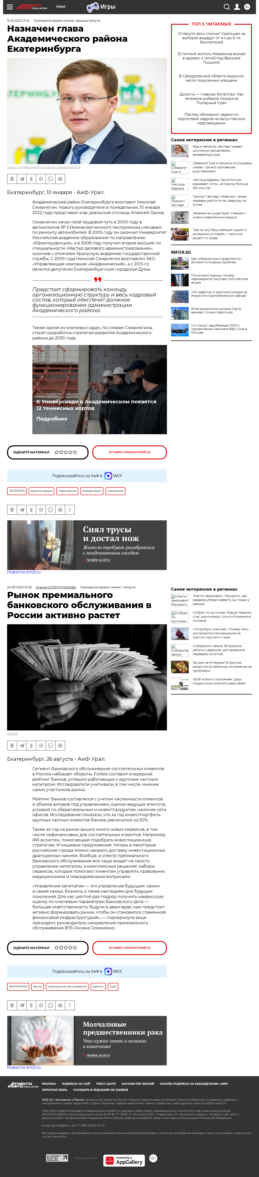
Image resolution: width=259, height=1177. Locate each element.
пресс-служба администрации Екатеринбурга (43, 167)
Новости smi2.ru (24, 572)
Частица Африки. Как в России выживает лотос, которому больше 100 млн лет (220, 184)
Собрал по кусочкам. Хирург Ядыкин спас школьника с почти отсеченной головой (222, 616)
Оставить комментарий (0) (129, 452)
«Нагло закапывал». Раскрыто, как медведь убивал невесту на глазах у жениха (221, 600)
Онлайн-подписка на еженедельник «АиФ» (194, 1084)
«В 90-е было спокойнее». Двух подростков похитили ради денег (219, 681)
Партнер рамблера (86, 1158)
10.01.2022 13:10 (18, 20)
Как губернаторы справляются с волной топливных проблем (216, 260)
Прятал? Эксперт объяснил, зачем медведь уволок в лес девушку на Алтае (220, 200)
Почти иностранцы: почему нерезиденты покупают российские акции (219, 279)
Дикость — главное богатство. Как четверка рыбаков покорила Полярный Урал (212, 98)
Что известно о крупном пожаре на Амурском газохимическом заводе (219, 293)
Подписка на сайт (76, 1084)
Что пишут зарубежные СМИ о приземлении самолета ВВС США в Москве (219, 329)
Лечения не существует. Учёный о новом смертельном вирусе (219, 215)
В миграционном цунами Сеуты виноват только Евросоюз (216, 310)
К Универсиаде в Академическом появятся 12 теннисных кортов (96, 405)
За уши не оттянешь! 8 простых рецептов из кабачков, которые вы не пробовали (222, 667)
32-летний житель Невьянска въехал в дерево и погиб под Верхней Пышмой (211, 58)
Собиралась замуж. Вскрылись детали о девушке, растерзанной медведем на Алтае (219, 650)
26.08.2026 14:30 (19, 587)
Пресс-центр (106, 1084)
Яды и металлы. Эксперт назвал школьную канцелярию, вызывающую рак (218, 150)
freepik (12, 733)
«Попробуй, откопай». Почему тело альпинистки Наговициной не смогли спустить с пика (221, 633)
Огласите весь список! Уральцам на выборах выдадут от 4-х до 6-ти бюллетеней (211, 38)
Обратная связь (54, 1090)
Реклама (49, 1084)
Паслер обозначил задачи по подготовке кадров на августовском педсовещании (211, 118)
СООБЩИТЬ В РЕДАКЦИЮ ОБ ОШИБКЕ (100, 1090)
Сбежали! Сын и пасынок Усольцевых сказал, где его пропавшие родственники (222, 167)
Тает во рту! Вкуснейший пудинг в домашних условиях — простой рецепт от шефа (220, 234)
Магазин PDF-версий (138, 1084)
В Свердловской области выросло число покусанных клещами (211, 78)
